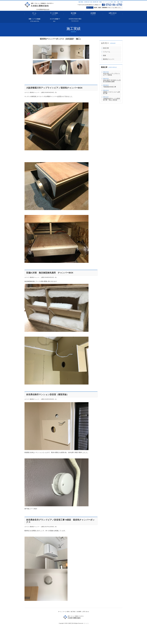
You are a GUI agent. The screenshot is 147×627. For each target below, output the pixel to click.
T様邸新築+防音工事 (109, 87)
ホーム (59, 611)
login (86, 623)
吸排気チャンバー (108, 59)
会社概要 (79, 611)
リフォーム (106, 52)
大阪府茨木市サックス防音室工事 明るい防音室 (111, 99)
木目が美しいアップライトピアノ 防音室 (111, 74)
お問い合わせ (85, 611)
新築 (104, 55)
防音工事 (106, 48)
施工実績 (73, 611)
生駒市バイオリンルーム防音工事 (111, 92)
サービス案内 (66, 611)
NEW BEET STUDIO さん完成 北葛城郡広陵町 (112, 80)
